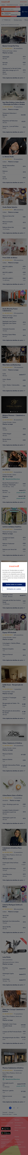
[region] (14, 577)
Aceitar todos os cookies (14, 584)
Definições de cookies (14, 589)
